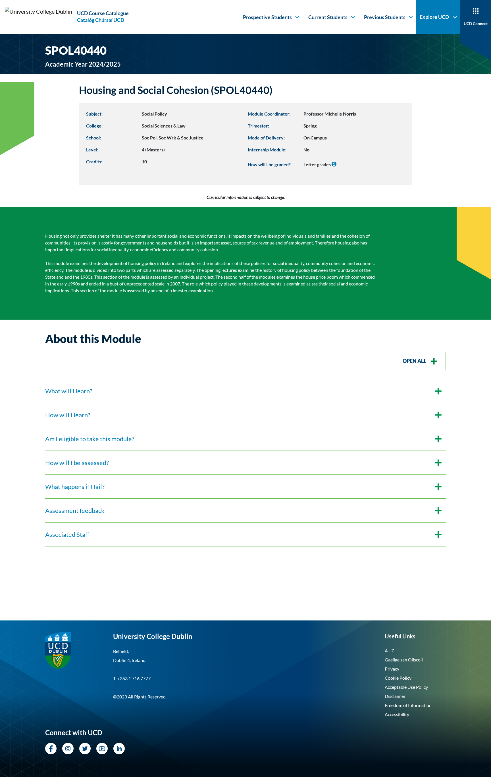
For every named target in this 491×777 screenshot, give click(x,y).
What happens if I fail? (75, 486)
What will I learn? (68, 391)
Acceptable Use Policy (406, 687)
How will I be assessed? (77, 462)
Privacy (392, 668)
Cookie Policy (398, 678)
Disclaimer (395, 696)
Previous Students (384, 17)
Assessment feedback (75, 510)
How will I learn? (67, 415)
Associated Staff (67, 534)
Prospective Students (267, 17)
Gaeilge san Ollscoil (404, 659)
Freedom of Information (408, 705)
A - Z (389, 650)
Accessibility (397, 714)
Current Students (328, 17)
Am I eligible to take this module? (89, 439)
